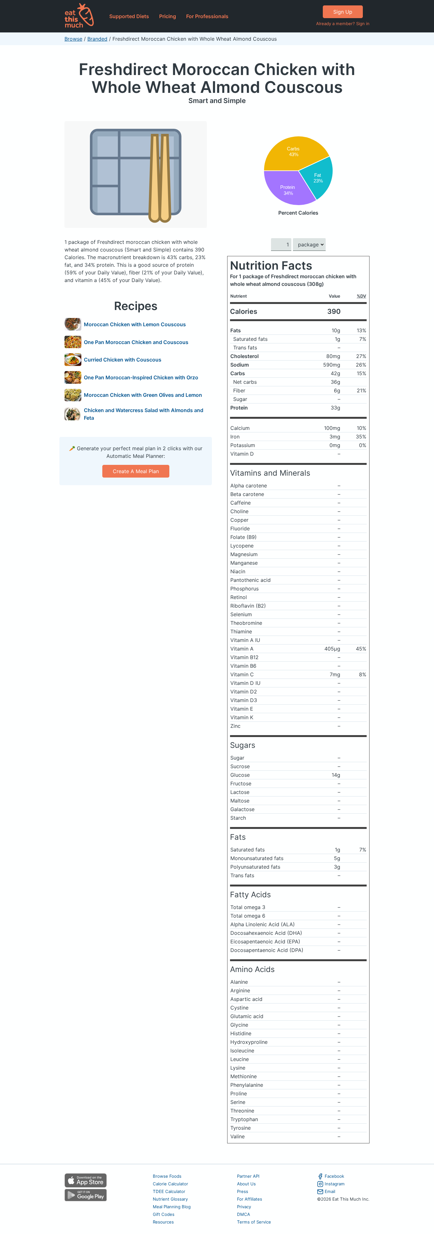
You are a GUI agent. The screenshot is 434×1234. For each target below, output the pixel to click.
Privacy (244, 1206)
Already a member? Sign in (343, 23)
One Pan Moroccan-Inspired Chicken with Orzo (141, 377)
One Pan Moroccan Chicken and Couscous (136, 342)
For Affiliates (249, 1199)
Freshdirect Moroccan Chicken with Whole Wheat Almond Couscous (217, 78)
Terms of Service (254, 1221)
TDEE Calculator (169, 1191)
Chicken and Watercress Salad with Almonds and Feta (143, 414)
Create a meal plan (136, 471)
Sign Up (342, 12)
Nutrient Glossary (170, 1199)
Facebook (334, 1176)
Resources (163, 1221)
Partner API (248, 1176)
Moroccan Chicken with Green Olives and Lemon (143, 395)
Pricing (167, 16)
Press (242, 1191)
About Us (246, 1183)
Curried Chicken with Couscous (122, 359)
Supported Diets (129, 16)
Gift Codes (163, 1214)
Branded (97, 39)
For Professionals (207, 16)
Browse (73, 39)
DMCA (243, 1214)
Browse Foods (167, 1176)
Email (330, 1191)
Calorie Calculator (170, 1183)
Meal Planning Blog (172, 1206)
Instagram (335, 1183)
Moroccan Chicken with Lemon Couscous (135, 324)
